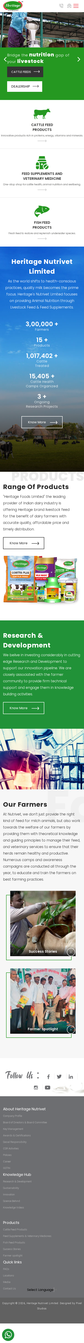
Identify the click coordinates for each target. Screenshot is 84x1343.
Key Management (13, 1128)
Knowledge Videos (13, 1207)
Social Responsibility (15, 1141)
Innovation (9, 1194)
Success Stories (12, 1249)
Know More (37, 422)
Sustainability (11, 1187)
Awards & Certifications (17, 1135)
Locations (8, 1275)
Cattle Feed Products (15, 1229)
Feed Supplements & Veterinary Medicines (27, 1236)
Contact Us (9, 1288)
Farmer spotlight (12, 1255)
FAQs (6, 1269)
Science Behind (11, 1201)
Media (6, 1282)
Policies (7, 1154)
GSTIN (6, 1168)
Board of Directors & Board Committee (25, 1122)
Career (7, 1161)
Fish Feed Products (14, 1242)
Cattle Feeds (21, 72)
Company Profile (12, 1115)
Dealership (20, 86)
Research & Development (17, 1181)
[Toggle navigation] (76, 5)
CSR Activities (11, 1148)
